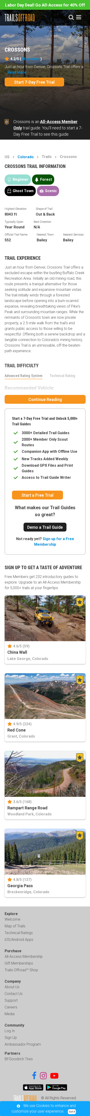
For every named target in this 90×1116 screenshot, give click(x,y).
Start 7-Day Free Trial (34, 82)
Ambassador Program (23, 1044)
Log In (10, 1031)
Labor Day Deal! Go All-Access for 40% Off (45, 5)
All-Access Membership (24, 956)
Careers (11, 1007)
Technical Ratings (19, 933)
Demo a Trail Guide (45, 527)
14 (30, 59)
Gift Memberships (19, 963)
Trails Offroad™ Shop (21, 970)
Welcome (12, 919)
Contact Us (14, 993)
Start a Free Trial (37, 495)
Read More (17, 72)
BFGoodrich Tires (19, 1059)
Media (10, 1014)
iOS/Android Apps (19, 939)
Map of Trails (15, 926)
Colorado (26, 157)
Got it (72, 1111)
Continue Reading (45, 399)
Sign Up (11, 1037)
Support (11, 1000)
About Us (12, 987)
